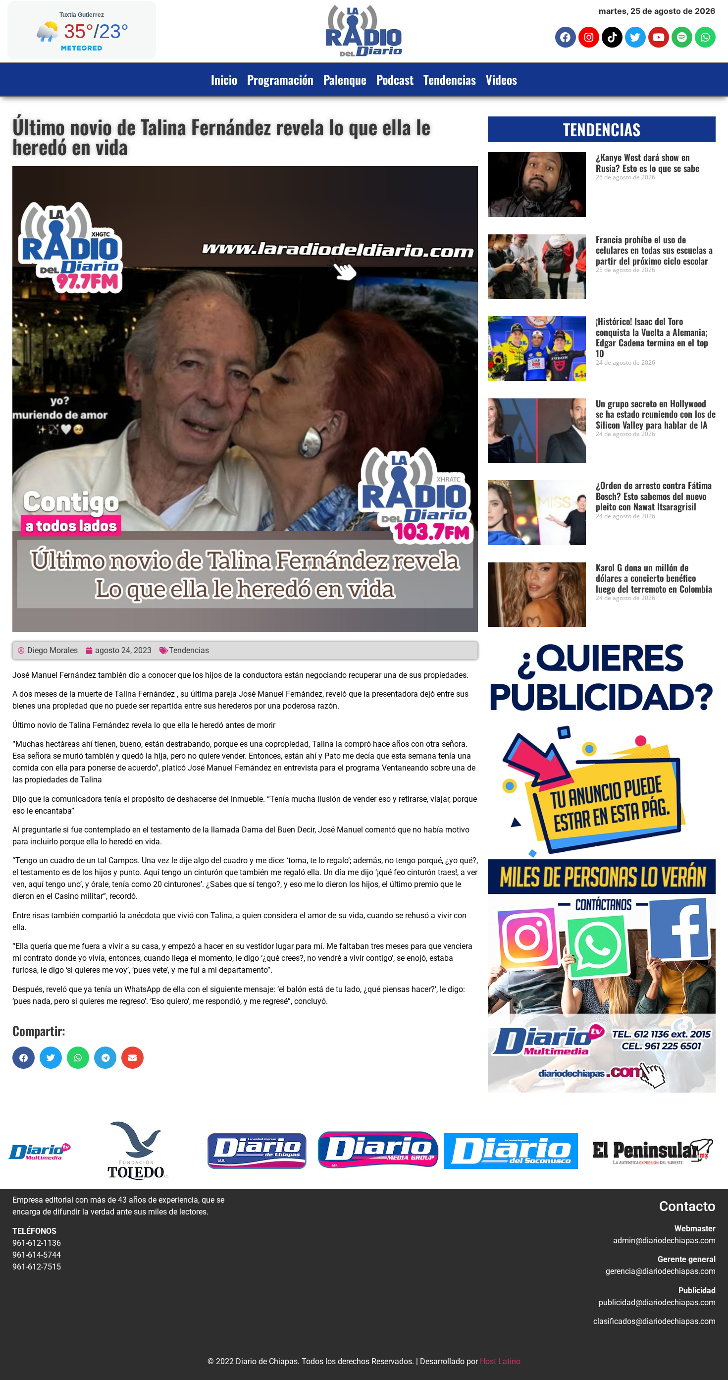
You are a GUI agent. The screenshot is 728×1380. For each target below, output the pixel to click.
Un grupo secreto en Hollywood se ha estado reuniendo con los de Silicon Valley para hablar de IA (656, 414)
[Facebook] (565, 37)
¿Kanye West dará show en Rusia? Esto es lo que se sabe (647, 162)
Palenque (344, 79)
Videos (501, 79)
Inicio (224, 79)
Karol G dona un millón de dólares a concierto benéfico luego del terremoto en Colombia (654, 578)
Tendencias (449, 79)
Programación (280, 79)
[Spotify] (682, 37)
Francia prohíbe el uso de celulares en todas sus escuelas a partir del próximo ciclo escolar (654, 250)
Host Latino (500, 1361)
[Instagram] (588, 37)
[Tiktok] (612, 37)
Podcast (395, 79)
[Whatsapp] (705, 37)
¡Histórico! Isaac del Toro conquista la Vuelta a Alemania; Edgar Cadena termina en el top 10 (652, 337)
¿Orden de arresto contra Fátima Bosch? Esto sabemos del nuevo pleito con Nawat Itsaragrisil (654, 496)
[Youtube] (658, 37)
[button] (23, 1058)
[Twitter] (635, 37)
